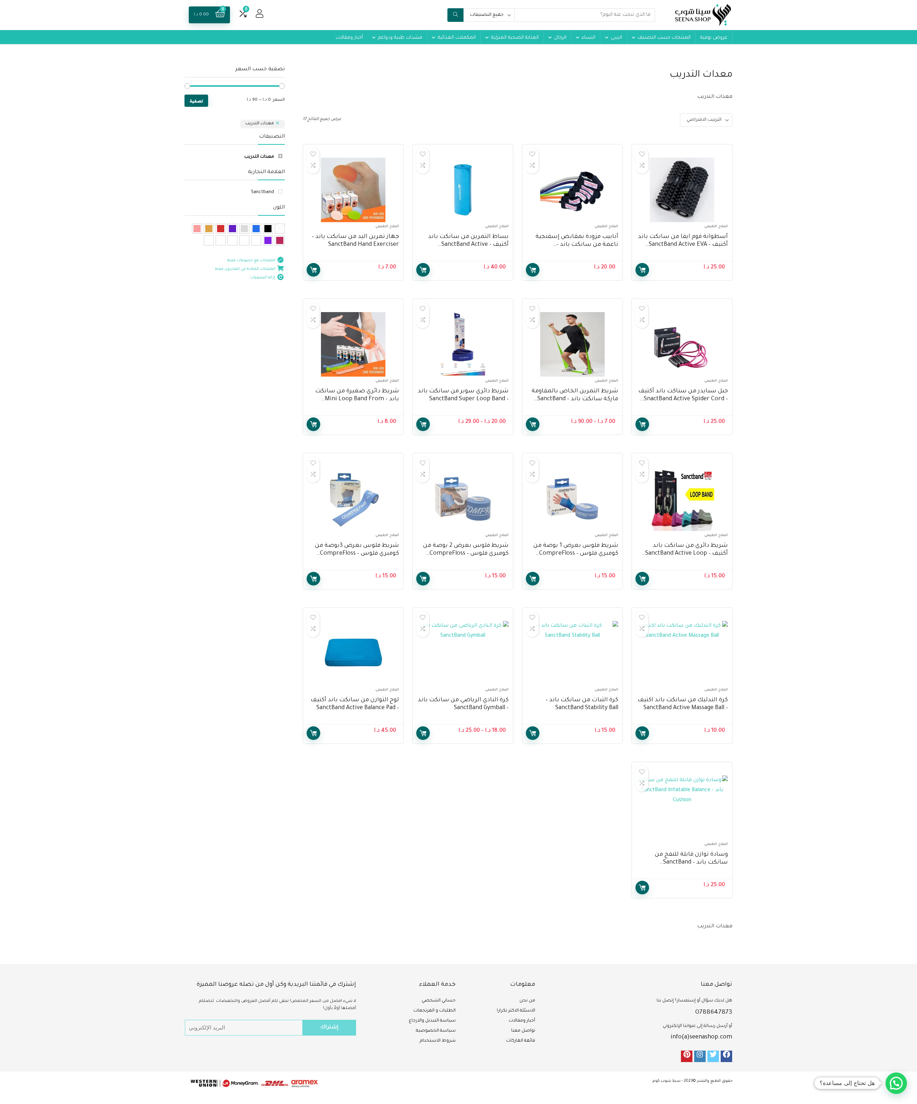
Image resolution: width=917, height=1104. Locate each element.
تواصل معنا (523, 1030)
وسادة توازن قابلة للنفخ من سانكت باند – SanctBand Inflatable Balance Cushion (691, 862)
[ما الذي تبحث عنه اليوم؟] (455, 15)
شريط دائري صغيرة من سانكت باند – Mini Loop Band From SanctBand (357, 399)
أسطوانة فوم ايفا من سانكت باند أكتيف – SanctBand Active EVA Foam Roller (683, 245)
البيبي (616, 37)
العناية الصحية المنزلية (515, 37)
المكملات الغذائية (457, 37)
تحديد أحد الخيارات (532, 270)
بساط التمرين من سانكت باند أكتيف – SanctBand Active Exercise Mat (468, 245)
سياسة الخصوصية (436, 1030)
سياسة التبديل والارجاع (432, 1020)
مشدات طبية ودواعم (400, 37)
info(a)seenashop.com (701, 1037)
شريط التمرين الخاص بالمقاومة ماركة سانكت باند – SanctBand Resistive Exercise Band (575, 399)
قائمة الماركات (520, 1040)
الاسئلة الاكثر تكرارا (516, 1010)
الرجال (560, 37)
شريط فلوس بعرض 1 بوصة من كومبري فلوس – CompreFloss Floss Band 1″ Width (575, 554)
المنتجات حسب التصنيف (664, 37)
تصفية (196, 100)
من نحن (527, 1000)
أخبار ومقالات (349, 37)
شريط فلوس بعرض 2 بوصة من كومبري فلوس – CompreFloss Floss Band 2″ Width (466, 554)
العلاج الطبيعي (716, 227)
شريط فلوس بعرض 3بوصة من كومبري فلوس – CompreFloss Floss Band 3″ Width (357, 554)
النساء (588, 37)
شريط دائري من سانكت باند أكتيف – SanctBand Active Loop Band (686, 554)
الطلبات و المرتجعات (434, 1010)
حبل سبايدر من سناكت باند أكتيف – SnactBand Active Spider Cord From (683, 399)
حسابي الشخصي (439, 1000)
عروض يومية (714, 37)
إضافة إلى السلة (642, 270)
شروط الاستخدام (438, 1040)
